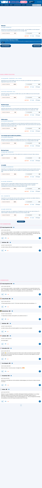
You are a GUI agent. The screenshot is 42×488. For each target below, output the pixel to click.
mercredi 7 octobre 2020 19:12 (6, 338)
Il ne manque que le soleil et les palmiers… (11, 135)
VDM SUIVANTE (36, 45)
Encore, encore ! (21, 221)
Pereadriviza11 (5, 375)
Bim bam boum (5, 150)
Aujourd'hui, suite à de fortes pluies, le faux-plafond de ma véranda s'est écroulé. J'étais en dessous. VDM (20, 155)
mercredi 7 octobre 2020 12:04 (6, 313)
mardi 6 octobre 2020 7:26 (5, 301)
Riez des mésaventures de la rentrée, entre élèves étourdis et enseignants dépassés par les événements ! (21, 41)
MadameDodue (5, 311)
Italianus (4, 389)
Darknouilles (4, 348)
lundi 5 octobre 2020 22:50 (5, 230)
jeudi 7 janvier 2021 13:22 (5, 378)
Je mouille (3, 165)
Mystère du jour (5, 104)
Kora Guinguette (5, 363)
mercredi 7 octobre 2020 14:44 (6, 245)
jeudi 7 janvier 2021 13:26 (5, 392)
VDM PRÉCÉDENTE (6, 45)
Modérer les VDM (31, 2)
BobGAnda (4, 242)
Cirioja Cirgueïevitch (6, 227)
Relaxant (3, 25)
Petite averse (4, 119)
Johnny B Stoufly (5, 298)
